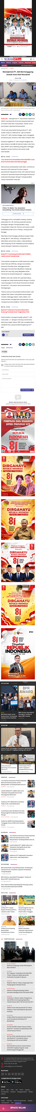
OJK (10, 320)
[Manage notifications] (3, 1108)
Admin (17, 78)
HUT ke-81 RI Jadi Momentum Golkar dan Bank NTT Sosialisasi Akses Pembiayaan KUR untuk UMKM (19, 1038)
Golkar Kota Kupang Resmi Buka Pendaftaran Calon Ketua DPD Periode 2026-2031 (8, 932)
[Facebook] (20, 114)
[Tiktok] (22, 1074)
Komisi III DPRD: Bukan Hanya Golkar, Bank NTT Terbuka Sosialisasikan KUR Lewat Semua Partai (19, 1029)
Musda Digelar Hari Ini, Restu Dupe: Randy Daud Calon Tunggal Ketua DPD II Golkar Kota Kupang (26, 912)
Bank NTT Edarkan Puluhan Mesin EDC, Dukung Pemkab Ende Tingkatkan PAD (15, 311)
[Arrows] (2, 697)
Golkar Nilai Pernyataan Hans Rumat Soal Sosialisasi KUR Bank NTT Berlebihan (19, 1019)
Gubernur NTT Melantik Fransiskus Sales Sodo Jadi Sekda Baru (12, 803)
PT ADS (4, 352)
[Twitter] (23, 114)
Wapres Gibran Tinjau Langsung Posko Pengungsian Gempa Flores (20, 984)
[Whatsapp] (9, 1074)
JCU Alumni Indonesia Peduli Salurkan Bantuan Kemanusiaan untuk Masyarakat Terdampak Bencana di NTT (13, 783)
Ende (12, 68)
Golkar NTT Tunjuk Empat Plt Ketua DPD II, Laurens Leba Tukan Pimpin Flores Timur (9, 911)
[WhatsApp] (26, 114)
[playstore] (16, 1083)
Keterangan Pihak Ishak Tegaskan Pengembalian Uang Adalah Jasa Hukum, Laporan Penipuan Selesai (26, 770)
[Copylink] (33, 114)
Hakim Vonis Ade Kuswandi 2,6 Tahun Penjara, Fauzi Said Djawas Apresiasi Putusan (19, 1009)
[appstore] (6, 1083)
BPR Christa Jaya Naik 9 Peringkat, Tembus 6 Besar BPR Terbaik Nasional (26, 715)
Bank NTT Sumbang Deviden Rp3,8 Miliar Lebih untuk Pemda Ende (16, 255)
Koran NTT (4, 68)
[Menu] (2, 59)
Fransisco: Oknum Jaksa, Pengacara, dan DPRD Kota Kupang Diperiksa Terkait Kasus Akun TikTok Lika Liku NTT (20, 1000)
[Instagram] (15, 1074)
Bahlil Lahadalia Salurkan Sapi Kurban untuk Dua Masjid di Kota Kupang (26, 931)
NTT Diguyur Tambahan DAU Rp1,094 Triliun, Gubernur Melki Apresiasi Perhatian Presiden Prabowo (19, 975)
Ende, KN (4, 119)
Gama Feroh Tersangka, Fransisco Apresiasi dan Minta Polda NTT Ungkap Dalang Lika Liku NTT (17, 749)
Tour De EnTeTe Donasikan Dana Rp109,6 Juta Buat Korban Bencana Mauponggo (18, 161)
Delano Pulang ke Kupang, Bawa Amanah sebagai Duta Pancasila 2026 (20, 991)
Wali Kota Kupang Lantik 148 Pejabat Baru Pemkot (19, 966)
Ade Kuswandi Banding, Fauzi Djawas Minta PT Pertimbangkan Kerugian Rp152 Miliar (9, 769)
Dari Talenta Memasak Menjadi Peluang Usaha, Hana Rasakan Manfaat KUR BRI (17, 886)
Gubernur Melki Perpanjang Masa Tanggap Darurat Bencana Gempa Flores (13, 823)
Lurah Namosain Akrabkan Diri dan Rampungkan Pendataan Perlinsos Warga (13, 813)
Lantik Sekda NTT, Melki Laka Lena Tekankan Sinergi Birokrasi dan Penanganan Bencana (12, 793)
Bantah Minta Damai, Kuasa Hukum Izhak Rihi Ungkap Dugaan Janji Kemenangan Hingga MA (19, 1048)
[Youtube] (19, 1074)
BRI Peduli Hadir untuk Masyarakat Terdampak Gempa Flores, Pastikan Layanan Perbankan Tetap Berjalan (9, 717)
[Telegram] (30, 114)
